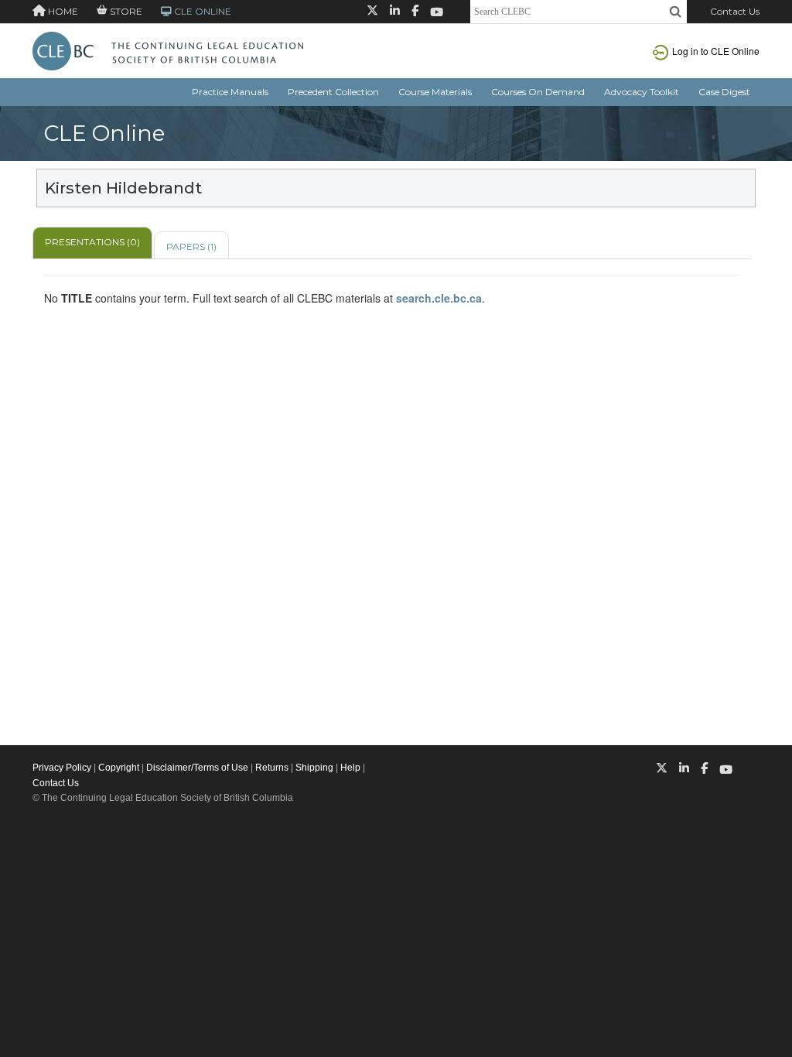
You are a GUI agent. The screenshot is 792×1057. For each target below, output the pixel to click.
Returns (271, 767)
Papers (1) (191, 246)
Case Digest (724, 91)
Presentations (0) (92, 242)
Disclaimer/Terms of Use (197, 767)
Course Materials (435, 91)
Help (350, 767)
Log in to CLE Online (716, 50)
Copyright (118, 767)
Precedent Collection (333, 91)
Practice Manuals (230, 91)
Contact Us (735, 11)
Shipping (314, 767)
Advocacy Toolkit (641, 91)
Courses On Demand (538, 91)
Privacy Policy (61, 767)
